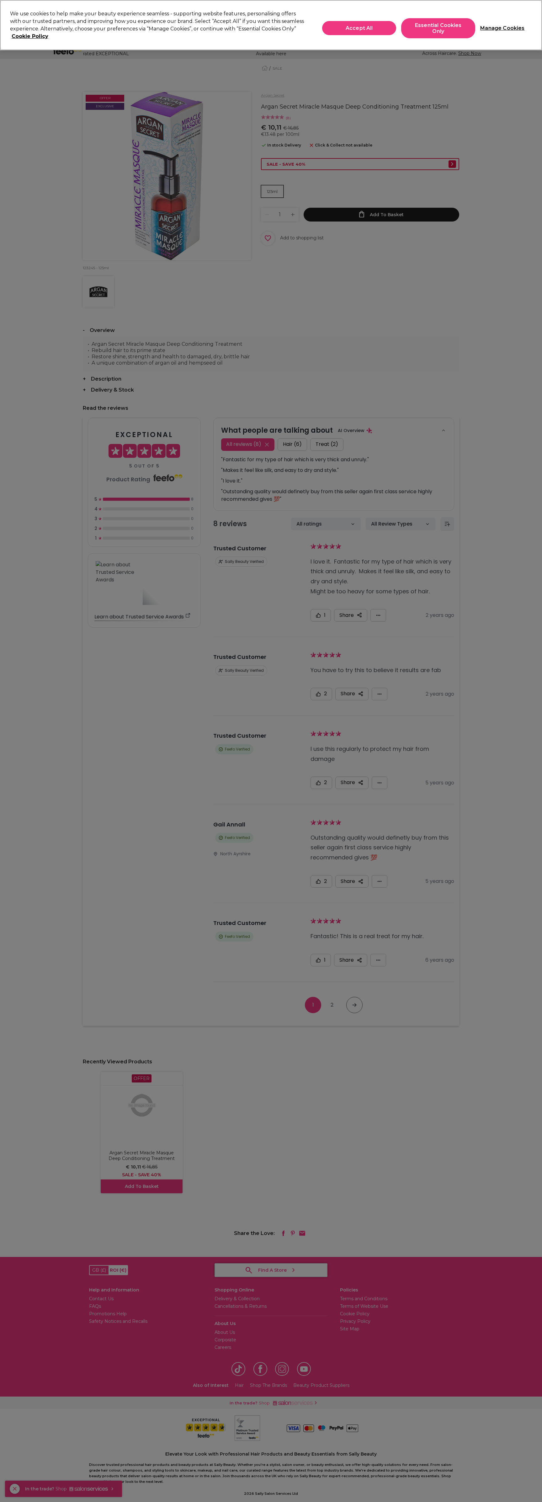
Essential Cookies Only (438, 28)
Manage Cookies (499, 28)
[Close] (532, 24)
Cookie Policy (30, 36)
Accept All (359, 28)
